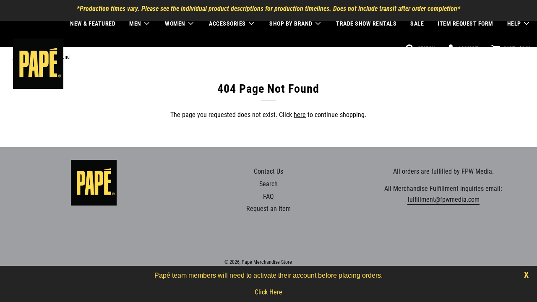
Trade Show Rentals (366, 23)
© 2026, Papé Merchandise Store (258, 262)
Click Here (268, 292)
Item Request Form (465, 23)
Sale (417, 23)
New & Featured (92, 23)
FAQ (268, 196)
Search (268, 184)
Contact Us (268, 171)
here (300, 115)
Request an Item (268, 209)
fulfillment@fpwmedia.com (443, 199)
